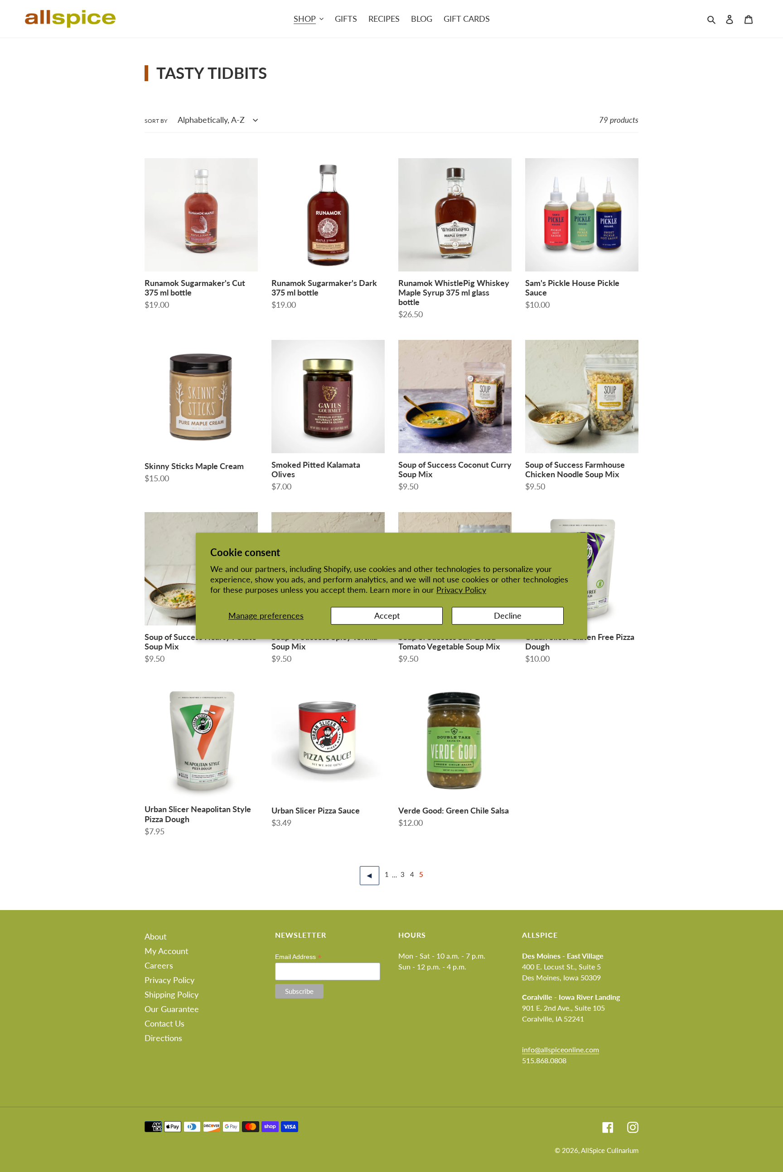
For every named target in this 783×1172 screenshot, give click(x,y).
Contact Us (164, 1023)
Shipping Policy (171, 994)
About (155, 936)
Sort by (156, 120)
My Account (166, 951)
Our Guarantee (172, 1009)
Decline (508, 615)
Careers (159, 965)
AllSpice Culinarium (609, 1150)
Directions (163, 1038)
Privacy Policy (461, 590)
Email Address (298, 957)
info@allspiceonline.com (560, 1049)
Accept (387, 615)
